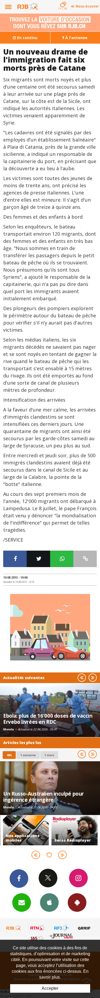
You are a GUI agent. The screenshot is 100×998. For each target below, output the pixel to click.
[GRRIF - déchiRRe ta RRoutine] (85, 928)
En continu (26, 37)
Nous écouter (87, 6)
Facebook (19, 878)
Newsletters (21, 902)
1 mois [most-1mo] (49, 755)
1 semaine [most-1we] (28, 755)
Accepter (50, 988)
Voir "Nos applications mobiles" (26, 830)
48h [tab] (9, 755)
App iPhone (49, 902)
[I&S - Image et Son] (37, 938)
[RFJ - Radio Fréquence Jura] (61, 928)
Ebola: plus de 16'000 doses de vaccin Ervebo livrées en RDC (47, 718)
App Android (77, 902)
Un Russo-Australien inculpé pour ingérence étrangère (43, 796)
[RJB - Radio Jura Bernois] (13, 928)
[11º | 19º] (62, 0)
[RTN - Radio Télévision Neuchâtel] (37, 928)
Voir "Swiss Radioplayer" (74, 830)
